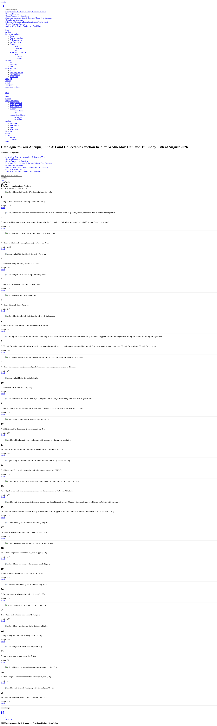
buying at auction (16, 103)
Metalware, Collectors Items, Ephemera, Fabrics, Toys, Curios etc (28, 18)
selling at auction (16, 105)
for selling (18, 58)
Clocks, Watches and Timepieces (17, 16)
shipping (13, 109)
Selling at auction (16, 40)
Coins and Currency (12, 14)
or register (9, 85)
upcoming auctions (16, 73)
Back (12, 36)
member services (16, 42)
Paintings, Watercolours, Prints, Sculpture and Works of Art (26, 22)
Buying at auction (16, 38)
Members (8, 135)
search (7, 141)
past (11, 66)
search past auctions (12, 87)
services (8, 32)
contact (8, 81)
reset (2, 180)
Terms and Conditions (18, 52)
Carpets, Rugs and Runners (15, 24)
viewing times (15, 75)
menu (7, 93)
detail (3, 208)
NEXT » (8, 719)
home (7, 30)
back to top (5, 708)
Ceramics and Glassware (14, 20)
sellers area (14, 77)
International (18, 48)
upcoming (13, 64)
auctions (8, 60)
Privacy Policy (53, 723)
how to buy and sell (12, 34)
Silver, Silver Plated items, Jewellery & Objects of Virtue (25, 12)
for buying (18, 56)
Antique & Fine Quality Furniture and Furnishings (23, 26)
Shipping (13, 44)
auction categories (11, 10)
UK (15, 50)
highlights (8, 79)
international (18, 111)
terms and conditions (17, 115)
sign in (3, 2)
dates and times (10, 69)
